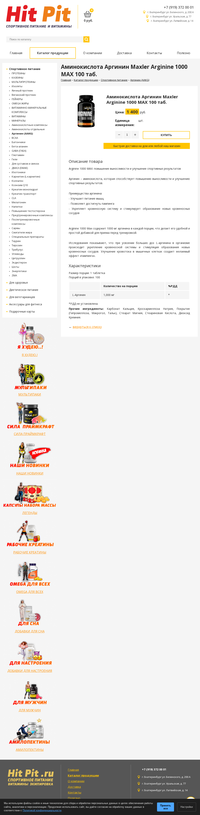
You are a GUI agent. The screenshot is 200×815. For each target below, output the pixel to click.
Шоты (15, 267)
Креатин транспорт (24, 193)
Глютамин (18, 155)
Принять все (165, 807)
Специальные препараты (28, 236)
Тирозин (17, 245)
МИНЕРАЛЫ (19, 120)
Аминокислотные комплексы (29, 125)
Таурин (16, 241)
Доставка (124, 53)
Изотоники (18, 172)
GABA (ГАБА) (19, 150)
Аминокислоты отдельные (28, 129)
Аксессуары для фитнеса (25, 304)
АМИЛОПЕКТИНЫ (30, 750)
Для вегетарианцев (22, 297)
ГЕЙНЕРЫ (17, 99)
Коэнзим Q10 (20, 185)
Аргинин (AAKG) (22, 133)
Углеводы (18, 254)
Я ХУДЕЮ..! (30, 355)
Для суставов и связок (25, 163)
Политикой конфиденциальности (42, 810)
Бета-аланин (20, 146)
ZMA (14, 275)
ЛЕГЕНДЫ (29, 513)
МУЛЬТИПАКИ (29, 394)
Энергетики (19, 271)
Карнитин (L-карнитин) (26, 176)
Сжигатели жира (22, 232)
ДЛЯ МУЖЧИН (30, 710)
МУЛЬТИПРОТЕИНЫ (23, 82)
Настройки (186, 806)
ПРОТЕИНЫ (18, 73)
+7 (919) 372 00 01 (179, 7)
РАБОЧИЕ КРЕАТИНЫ (29, 552)
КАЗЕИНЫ (17, 77)
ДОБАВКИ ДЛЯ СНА (30, 631)
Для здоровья (18, 282)
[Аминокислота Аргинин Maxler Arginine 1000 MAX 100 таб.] (86, 121)
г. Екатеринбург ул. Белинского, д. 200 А (170, 12)
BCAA (15, 138)
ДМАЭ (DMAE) (20, 168)
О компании (92, 53)
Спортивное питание (24, 69)
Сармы (16, 228)
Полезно (183, 53)
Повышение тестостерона (28, 211)
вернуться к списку (87, 327)
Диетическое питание (23, 290)
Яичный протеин (22, 90)
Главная (16, 53)
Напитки (17, 206)
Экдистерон (19, 262)
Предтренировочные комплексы (32, 215)
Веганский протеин (24, 95)
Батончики (18, 142)
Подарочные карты (22, 311)
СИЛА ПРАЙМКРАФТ (30, 434)
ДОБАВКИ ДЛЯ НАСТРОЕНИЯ (29, 671)
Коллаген (17, 181)
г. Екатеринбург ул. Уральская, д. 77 (172, 16)
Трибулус (17, 249)
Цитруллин (18, 258)
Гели (14, 159)
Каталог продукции (52, 53)
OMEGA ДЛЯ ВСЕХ (29, 592)
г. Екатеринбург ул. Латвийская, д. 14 (172, 20)
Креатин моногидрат (25, 189)
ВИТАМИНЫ (19, 116)
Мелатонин (19, 202)
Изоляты (17, 86)
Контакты (154, 53)
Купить (166, 135)
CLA (14, 198)
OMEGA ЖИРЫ (20, 103)
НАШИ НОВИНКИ (29, 473)
